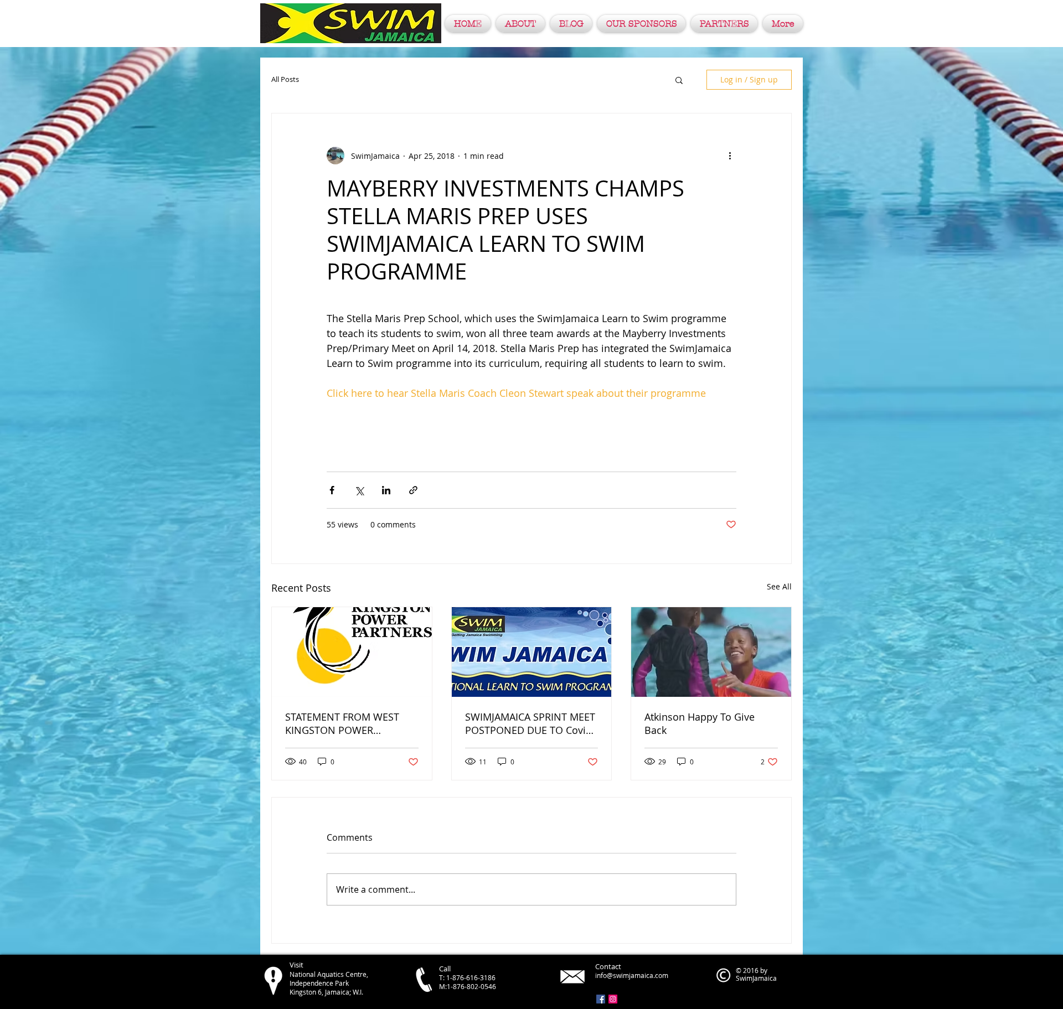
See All (779, 586)
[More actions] (729, 155)
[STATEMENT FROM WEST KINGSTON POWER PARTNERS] (352, 652)
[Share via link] (413, 490)
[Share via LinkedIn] (386, 490)
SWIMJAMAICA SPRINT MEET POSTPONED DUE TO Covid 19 (530, 723)
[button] (679, 79)
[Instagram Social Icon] (612, 999)
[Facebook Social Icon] (600, 999)
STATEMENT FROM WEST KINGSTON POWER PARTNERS (342, 723)
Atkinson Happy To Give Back (699, 723)
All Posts (285, 79)
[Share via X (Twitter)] (359, 490)
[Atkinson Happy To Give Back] (711, 652)
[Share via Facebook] (332, 490)
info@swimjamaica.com (631, 975)
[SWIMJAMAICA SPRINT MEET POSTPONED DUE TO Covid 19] (532, 652)
